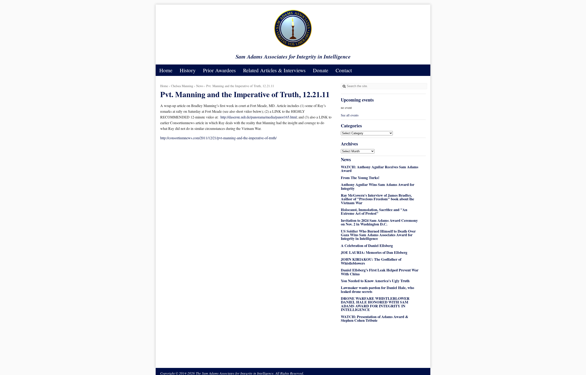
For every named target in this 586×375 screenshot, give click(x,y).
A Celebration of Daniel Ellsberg (367, 245)
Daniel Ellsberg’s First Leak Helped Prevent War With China (379, 271)
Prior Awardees (219, 70)
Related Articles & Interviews (274, 70)
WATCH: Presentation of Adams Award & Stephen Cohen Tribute (374, 318)
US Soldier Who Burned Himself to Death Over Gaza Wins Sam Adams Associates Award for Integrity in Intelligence (378, 234)
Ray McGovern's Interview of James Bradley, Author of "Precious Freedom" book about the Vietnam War (377, 199)
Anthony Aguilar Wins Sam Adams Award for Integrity (377, 186)
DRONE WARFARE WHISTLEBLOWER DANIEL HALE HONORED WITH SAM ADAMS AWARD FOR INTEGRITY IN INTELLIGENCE (375, 304)
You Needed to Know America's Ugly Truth (375, 281)
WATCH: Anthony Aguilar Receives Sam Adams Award (379, 168)
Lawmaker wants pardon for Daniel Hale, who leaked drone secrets (377, 289)
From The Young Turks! (360, 177)
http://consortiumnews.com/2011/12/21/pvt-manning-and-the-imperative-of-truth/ (218, 137)
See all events (349, 115)
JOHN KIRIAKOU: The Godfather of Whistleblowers (371, 261)
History (188, 70)
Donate (320, 70)
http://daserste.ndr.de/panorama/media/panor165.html (258, 117)
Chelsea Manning (182, 86)
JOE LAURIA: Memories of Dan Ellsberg (374, 252)
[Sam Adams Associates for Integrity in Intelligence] (293, 47)
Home (165, 70)
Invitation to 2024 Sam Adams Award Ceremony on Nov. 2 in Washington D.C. (379, 222)
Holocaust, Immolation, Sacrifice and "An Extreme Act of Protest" (374, 211)
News (199, 86)
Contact (344, 70)
